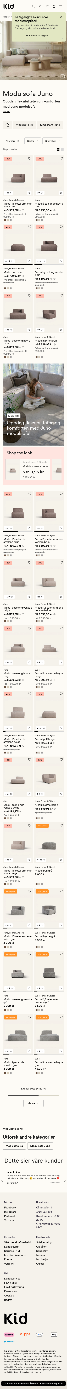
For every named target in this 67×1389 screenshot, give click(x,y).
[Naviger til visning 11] (31, 731)
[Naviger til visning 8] (23, 731)
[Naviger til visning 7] (20, 731)
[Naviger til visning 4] (60, 264)
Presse (8, 1259)
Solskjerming (44, 1242)
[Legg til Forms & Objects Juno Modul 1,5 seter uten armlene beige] (29, 728)
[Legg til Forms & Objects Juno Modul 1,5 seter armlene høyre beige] (29, 860)
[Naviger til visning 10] (28, 731)
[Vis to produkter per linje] (58, 149)
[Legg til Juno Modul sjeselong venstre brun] (61, 261)
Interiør (40, 1255)
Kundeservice (12, 1278)
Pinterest (9, 1216)
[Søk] (33, 6)
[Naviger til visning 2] (45, 264)
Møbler (6, 17)
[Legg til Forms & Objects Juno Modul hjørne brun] (61, 330)
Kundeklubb (11, 1246)
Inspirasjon (42, 1259)
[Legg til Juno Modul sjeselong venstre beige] (29, 597)
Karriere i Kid (12, 1251)
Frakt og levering (14, 1287)
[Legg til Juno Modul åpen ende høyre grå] (61, 1051)
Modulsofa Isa (24, 124)
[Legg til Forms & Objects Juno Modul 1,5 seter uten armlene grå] (61, 988)
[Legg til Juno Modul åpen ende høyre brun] (61, 193)
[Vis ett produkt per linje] (62, 149)
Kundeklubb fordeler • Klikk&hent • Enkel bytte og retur (33, 1383)
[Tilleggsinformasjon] (22, 210)
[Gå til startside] (8, 6)
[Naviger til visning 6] (17, 731)
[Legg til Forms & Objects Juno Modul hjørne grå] (61, 925)
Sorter (30, 141)
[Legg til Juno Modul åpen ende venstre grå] (29, 1051)
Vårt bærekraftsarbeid (17, 1242)
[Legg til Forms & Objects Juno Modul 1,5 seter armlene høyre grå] (29, 925)
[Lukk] (61, 17)
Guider (40, 1263)
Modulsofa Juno (50, 124)
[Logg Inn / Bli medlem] (40, 6)
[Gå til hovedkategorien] (7, 125)
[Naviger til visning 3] (53, 264)
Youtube (9, 1220)
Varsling (8, 1263)
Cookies (9, 1295)
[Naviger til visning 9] (26, 731)
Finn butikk (10, 1282)
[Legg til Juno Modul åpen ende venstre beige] (29, 794)
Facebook (10, 1207)
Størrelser (50, 141)
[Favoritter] (47, 6)
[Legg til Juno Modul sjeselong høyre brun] (29, 330)
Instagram (10, 1211)
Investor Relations (14, 1255)
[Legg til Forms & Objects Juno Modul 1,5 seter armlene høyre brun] (29, 193)
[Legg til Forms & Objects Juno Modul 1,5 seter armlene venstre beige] (61, 597)
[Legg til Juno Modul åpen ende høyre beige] (61, 662)
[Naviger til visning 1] (18, 264)
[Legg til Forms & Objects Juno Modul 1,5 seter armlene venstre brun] (61, 528)
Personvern (11, 1291)
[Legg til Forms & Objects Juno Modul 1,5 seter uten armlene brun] (29, 528)
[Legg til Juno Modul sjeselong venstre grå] (29, 988)
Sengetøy (42, 1251)
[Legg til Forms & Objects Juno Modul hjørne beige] (61, 794)
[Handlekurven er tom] (54, 6)
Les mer (6, 111)
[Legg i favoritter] (30, 158)
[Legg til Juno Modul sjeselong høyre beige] (29, 662)
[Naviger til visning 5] (15, 731)
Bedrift (8, 1299)
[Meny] (60, 6)
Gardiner (41, 1246)
